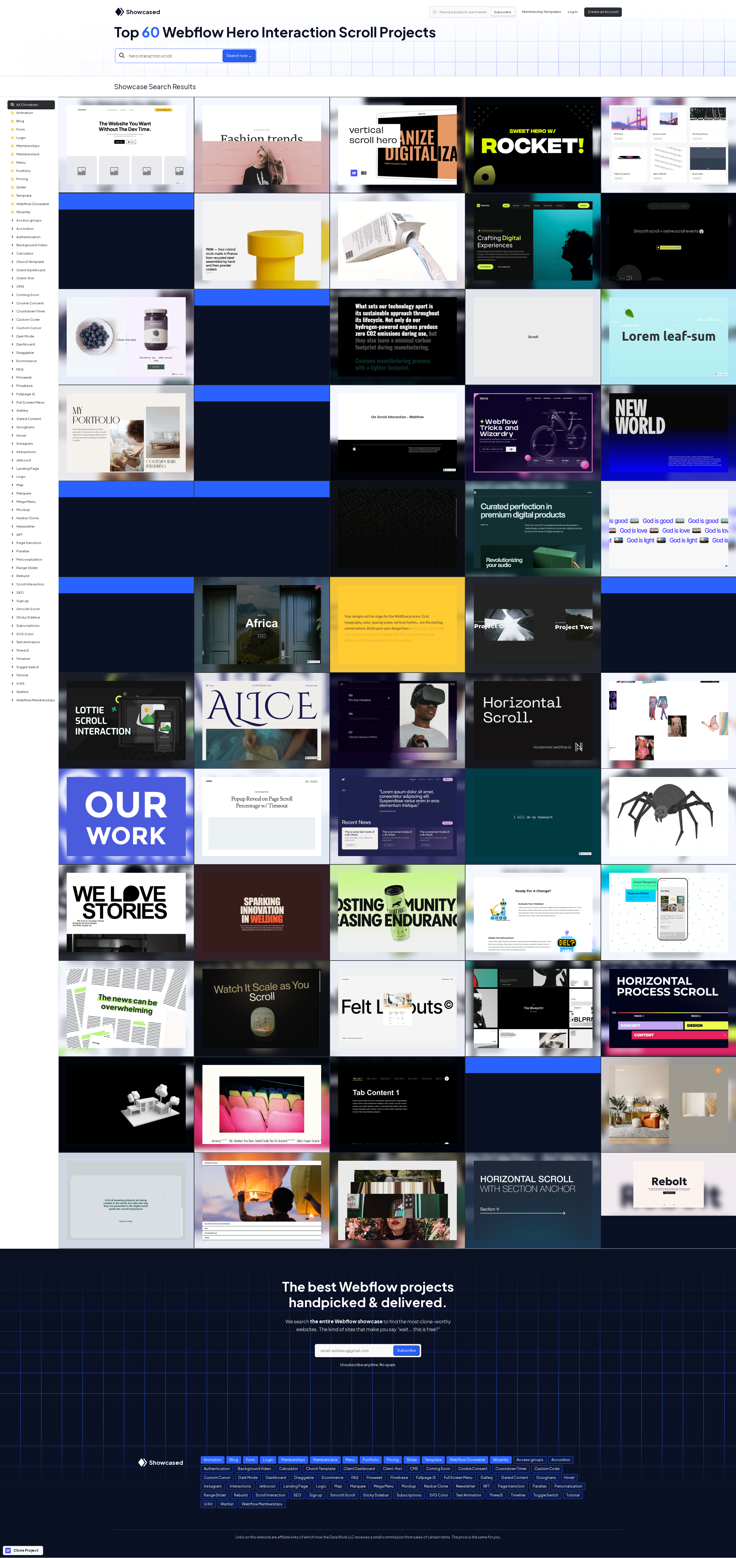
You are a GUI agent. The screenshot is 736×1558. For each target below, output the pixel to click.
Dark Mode (25, 336)
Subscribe (502, 12)
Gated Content (28, 419)
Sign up (22, 601)
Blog (20, 121)
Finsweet (24, 377)
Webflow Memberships (35, 700)
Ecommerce (26, 361)
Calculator (24, 253)
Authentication (28, 237)
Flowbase (24, 385)
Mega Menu (26, 501)
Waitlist (22, 692)
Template (24, 195)
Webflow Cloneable (32, 204)
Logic (21, 476)
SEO (20, 592)
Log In (573, 11)
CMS (20, 286)
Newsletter (25, 526)
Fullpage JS (25, 394)
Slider (21, 187)
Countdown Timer (30, 311)
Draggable (25, 352)
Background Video (31, 245)
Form (20, 129)
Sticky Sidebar (28, 617)
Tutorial (22, 675)
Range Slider (27, 568)
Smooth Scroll (28, 609)
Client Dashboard (30, 270)
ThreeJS (22, 650)
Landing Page (27, 468)
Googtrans (25, 427)
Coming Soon (27, 295)
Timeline (23, 658)
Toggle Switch (27, 667)
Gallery (22, 410)
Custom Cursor (28, 328)
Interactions (26, 452)
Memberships (28, 146)
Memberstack (28, 154)
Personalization (29, 559)
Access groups (29, 220)
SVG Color (25, 634)
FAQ (20, 369)
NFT (19, 534)
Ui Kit (20, 683)
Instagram (24, 443)
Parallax (22, 551)
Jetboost (23, 460)
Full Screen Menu (30, 402)
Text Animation (28, 642)
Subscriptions (28, 625)
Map (20, 485)
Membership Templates (541, 11)
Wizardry (23, 212)
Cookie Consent (30, 303)
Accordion (25, 228)
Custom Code (28, 319)
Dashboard (25, 344)
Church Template (30, 261)
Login (21, 137)
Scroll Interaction (30, 584)
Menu (21, 162)
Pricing (22, 179)
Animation (24, 112)
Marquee (23, 493)
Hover (21, 435)
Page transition (28, 543)
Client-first (25, 278)
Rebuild (22, 576)
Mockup (23, 509)
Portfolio (23, 171)
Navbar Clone (27, 518)
